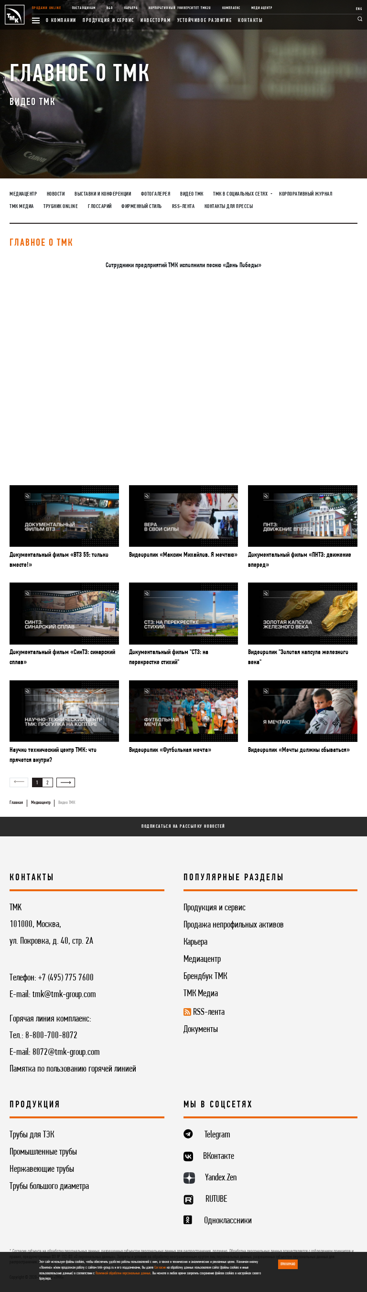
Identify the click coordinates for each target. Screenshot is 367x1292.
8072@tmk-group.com (66, 1052)
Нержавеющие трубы (42, 1169)
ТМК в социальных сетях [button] (241, 194)
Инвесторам (155, 20)
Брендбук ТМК (205, 976)
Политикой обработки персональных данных (123, 1273)
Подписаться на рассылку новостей (183, 826)
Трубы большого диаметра (49, 1186)
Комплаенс (231, 8)
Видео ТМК (192, 194)
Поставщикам (83, 8)
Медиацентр (261, 8)
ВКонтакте (218, 1156)
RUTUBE (216, 1199)
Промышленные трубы (43, 1152)
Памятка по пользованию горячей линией (73, 1069)
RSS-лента (183, 206)
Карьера (131, 8)
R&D (110, 8)
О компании (61, 20)
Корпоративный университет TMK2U (180, 8)
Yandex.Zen (221, 1178)
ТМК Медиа (22, 206)
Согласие (160, 1268)
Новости (56, 194)
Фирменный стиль (141, 206)
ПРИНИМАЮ (288, 1264)
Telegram (217, 1135)
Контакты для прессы (229, 206)
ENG (359, 9)
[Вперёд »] (65, 782)
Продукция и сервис (108, 20)
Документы (201, 1029)
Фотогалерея (156, 194)
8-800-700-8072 (51, 1036)
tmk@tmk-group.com (64, 995)
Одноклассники (228, 1221)
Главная (16, 802)
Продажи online (46, 8)
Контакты (250, 20)
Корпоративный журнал (305, 194)
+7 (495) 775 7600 (66, 978)
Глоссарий (100, 206)
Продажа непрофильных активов (234, 925)
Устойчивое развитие (204, 20)
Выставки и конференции (103, 194)
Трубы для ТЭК (32, 1135)
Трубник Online (60, 206)
